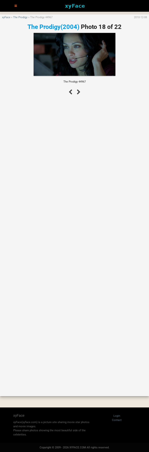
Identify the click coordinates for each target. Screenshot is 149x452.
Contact (117, 420)
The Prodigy (20, 17)
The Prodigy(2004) (53, 26)
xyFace (6, 17)
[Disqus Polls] (74, 146)
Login (116, 415)
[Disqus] (74, 241)
